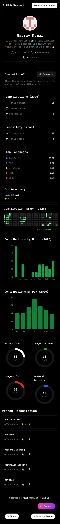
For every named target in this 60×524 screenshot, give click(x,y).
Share (13, 516)
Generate (48, 74)
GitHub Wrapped (13, 5)
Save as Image (44, 516)
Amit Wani (29, 498)
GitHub (46, 498)
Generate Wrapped (44, 5)
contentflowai (11, 195)
